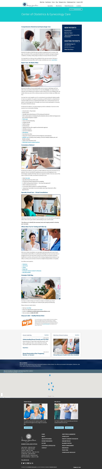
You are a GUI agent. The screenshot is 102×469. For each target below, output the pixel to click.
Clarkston (24, 264)
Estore (53, 2)
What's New (42, 2)
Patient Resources (69, 5)
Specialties (50, 5)
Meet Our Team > (68, 33)
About (43, 436)
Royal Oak (24, 269)
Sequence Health (53, 467)
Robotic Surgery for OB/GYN (70, 438)
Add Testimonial (28, 427)
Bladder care (25, 137)
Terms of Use (77, 467)
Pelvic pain (25, 119)
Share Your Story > (69, 49)
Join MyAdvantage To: (69, 44)
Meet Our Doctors (59, 427)
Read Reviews (48, 2)
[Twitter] (24, 463)
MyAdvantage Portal (71, 2)
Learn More (54, 60)
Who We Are (59, 5)
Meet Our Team (69, 427)
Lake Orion (25, 265)
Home (43, 434)
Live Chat (29, 308)
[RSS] (30, 463)
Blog (57, 2)
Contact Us (79, 2)
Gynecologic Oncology (68, 452)
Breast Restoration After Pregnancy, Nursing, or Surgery (33, 354)
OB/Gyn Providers (47, 438)
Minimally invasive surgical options (31, 142)
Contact (44, 447)
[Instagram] (26, 463)
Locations (78, 5)
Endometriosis (66, 441)
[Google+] (33, 463)
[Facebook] (82, 2)
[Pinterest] (28, 463)
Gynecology (65, 436)
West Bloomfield (26, 272)
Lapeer (24, 267)
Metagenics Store (62, 2)
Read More (47, 335)
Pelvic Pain (65, 450)
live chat (28, 178)
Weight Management (68, 445)
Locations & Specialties (48, 445)
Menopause (25, 132)
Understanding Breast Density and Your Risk (36, 339)
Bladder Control (67, 443)
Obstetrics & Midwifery (68, 434)
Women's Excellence (32, 467)
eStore (44, 443)
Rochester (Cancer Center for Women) (31, 270)
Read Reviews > (68, 30)
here (41, 309)
